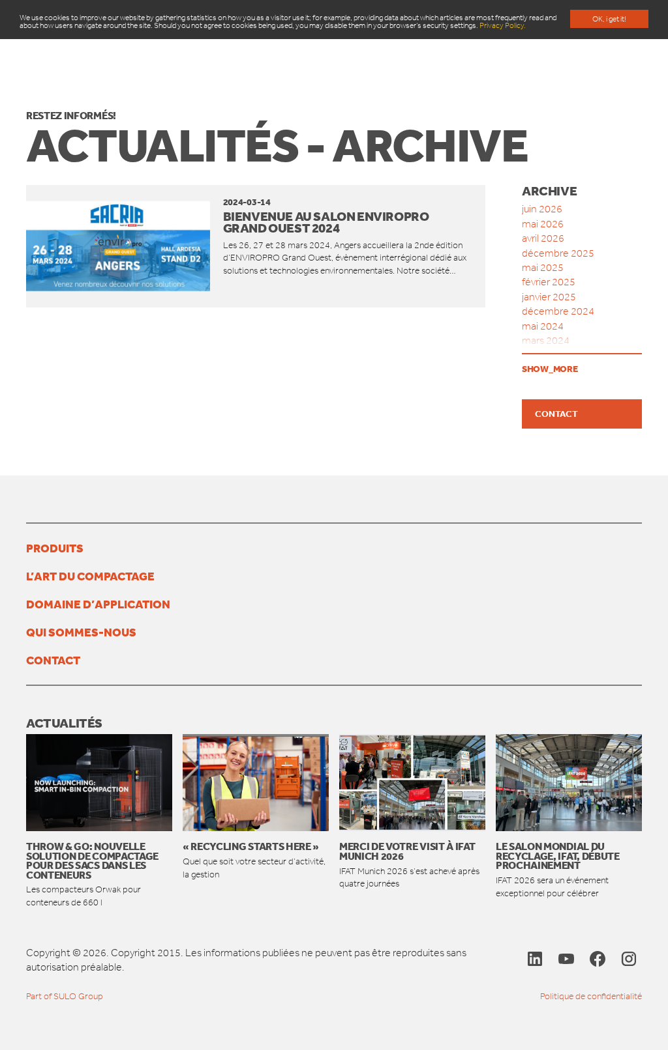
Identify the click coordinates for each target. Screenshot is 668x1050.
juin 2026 (542, 209)
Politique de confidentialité (591, 996)
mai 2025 (543, 267)
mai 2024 (543, 326)
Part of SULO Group (64, 996)
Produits (55, 548)
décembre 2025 (558, 253)
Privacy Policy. (502, 25)
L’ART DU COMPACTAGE (90, 576)
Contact (556, 413)
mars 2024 (545, 340)
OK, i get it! (609, 19)
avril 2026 (543, 238)
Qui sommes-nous (81, 632)
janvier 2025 (549, 297)
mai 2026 (543, 224)
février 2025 (548, 282)
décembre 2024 (558, 311)
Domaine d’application (98, 604)
